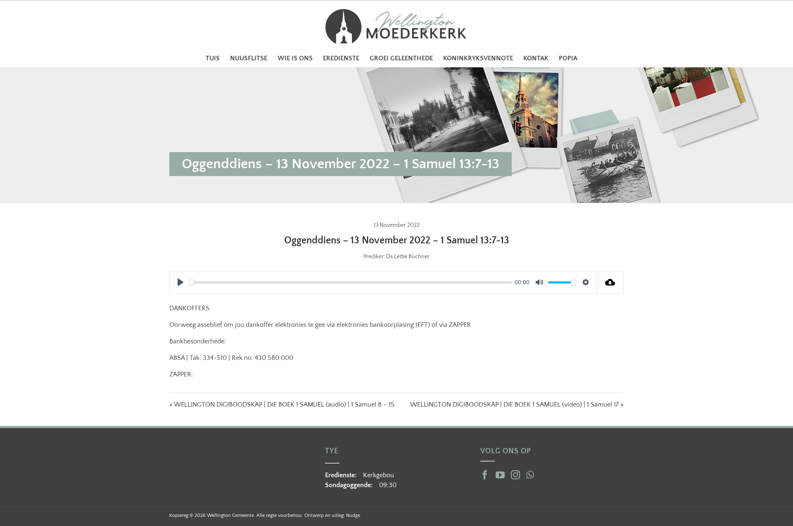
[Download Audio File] (610, 282)
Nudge (353, 515)
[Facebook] (484, 474)
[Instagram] (515, 474)
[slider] (350, 282)
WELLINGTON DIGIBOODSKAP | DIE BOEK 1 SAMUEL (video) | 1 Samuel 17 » (517, 404)
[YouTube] (500, 474)
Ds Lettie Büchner (408, 256)
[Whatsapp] (530, 474)
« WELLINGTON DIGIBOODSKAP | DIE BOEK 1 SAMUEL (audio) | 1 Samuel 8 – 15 (281, 404)
